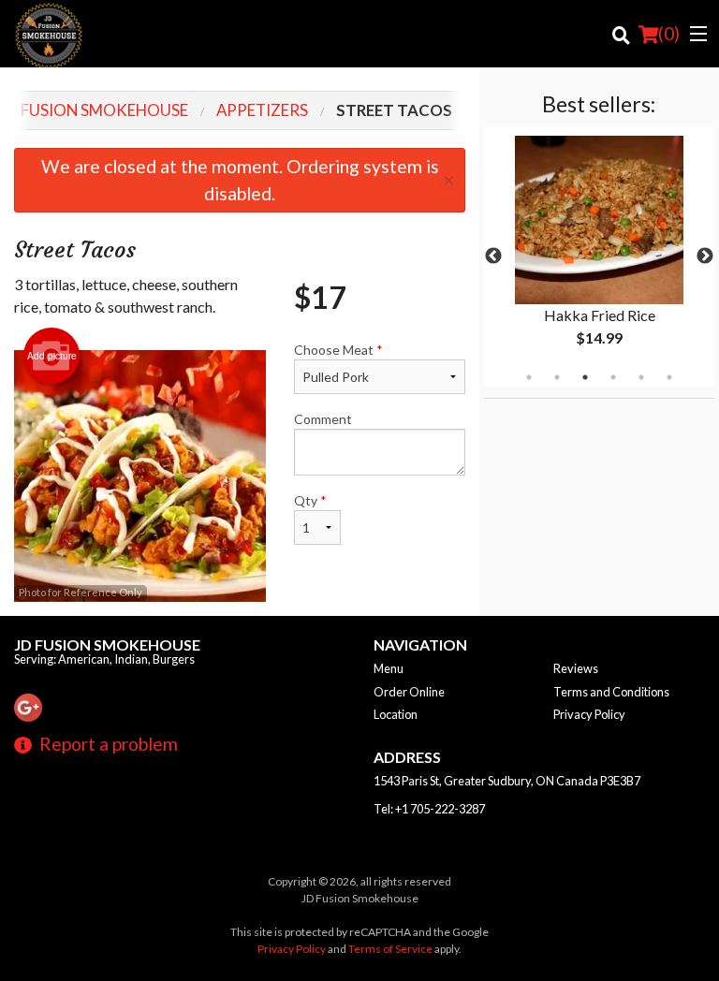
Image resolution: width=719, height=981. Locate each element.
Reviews (575, 668)
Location (396, 714)
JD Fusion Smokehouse (107, 644)
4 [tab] (613, 377)
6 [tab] (669, 377)
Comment (323, 419)
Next (705, 256)
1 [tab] (529, 377)
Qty (310, 500)
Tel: (429, 808)
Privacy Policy (589, 714)
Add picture (52, 355)
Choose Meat (338, 350)
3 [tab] (585, 377)
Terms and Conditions (611, 691)
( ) (669, 33)
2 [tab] (557, 377)
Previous (493, 256)
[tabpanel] (599, 256)
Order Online (409, 691)
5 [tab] (641, 377)
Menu (389, 668)
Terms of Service (390, 949)
